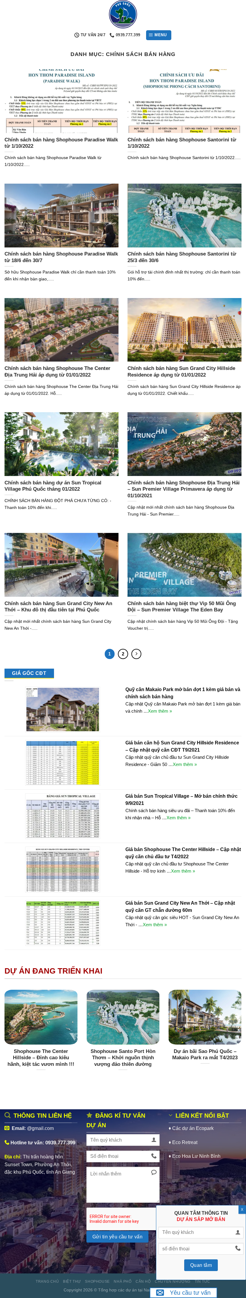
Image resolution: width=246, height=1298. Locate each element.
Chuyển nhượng (172, 1281)
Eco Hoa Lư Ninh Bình (196, 1156)
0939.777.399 (60, 1143)
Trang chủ (47, 1281)
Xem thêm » (160, 711)
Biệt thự (72, 1281)
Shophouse (97, 1281)
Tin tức (202, 1281)
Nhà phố (122, 1281)
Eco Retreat (184, 1142)
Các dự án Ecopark (193, 1128)
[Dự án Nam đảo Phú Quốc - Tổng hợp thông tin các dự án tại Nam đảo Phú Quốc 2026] (123, 14)
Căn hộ (143, 1281)
